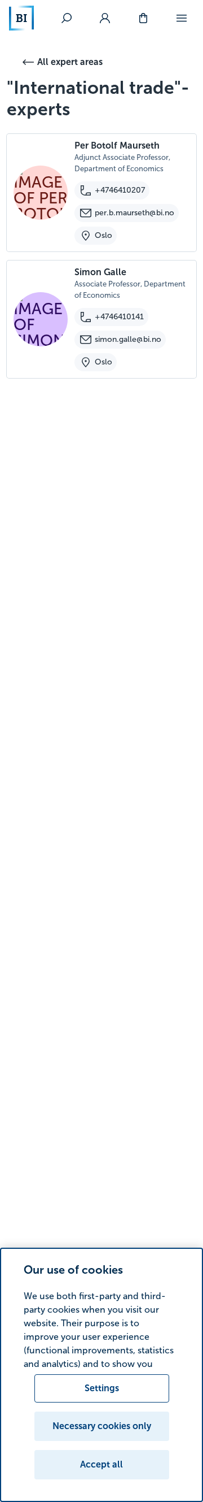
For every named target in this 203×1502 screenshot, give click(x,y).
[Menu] (181, 18)
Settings (102, 1388)
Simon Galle (100, 272)
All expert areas (70, 62)
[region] (101, 1375)
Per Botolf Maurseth (117, 145)
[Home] (21, 18)
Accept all (101, 1464)
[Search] (66, 18)
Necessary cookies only (101, 1426)
